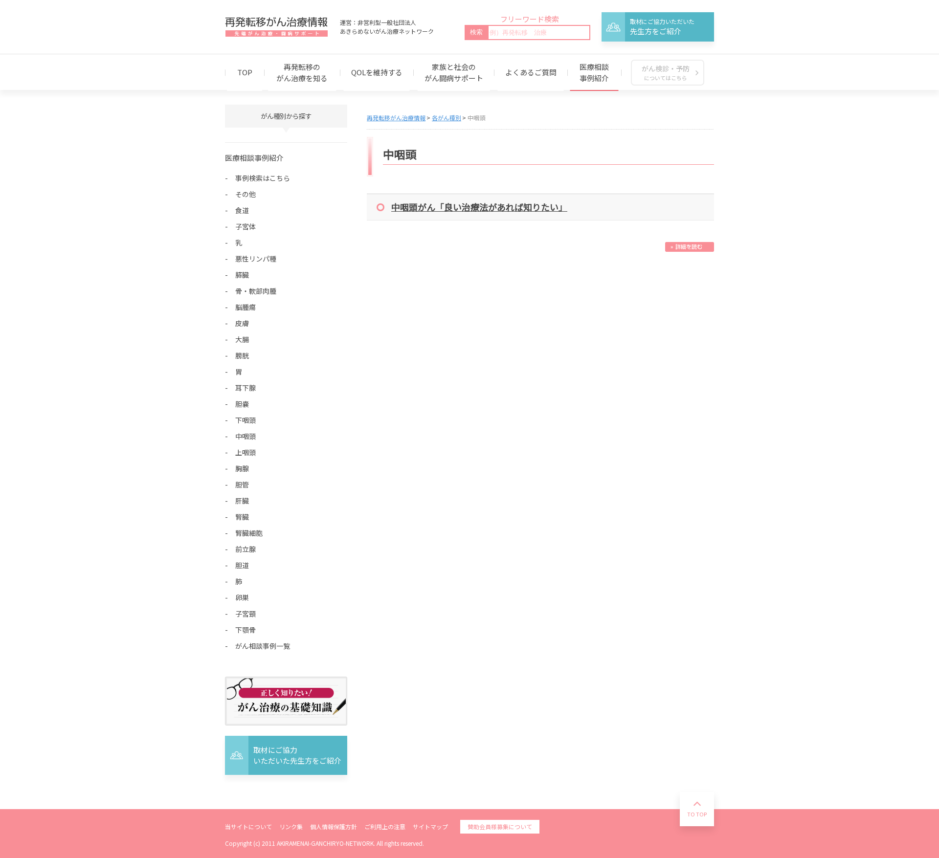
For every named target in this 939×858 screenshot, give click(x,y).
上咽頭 (245, 452)
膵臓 (242, 275)
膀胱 (242, 355)
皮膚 (242, 323)
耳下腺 (245, 388)
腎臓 (242, 517)
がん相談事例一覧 (262, 646)
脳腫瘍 (245, 307)
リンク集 (291, 826)
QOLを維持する (376, 72)
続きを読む (689, 247)
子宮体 (245, 226)
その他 (245, 194)
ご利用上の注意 (384, 826)
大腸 (242, 339)
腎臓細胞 (249, 533)
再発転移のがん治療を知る (302, 72)
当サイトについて (248, 826)
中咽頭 (245, 436)
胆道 (242, 565)
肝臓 (242, 501)
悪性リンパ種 (255, 259)
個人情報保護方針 (333, 826)
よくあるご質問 (531, 72)
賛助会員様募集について (500, 826)
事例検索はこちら (262, 178)
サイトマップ (430, 826)
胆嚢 (242, 404)
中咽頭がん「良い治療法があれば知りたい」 (479, 206)
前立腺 (245, 549)
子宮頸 (245, 613)
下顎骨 (245, 630)
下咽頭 (245, 420)
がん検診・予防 (666, 73)
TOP (244, 72)
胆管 (242, 484)
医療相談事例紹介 (594, 72)
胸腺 (242, 468)
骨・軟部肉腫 (255, 291)
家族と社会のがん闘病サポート (454, 72)
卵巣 (242, 597)
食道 (242, 210)
